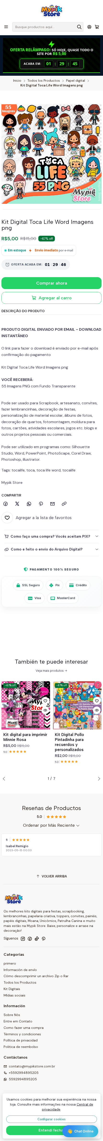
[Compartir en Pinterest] (41, 504)
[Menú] (6, 26)
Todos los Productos (44, 80)
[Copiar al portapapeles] (64, 504)
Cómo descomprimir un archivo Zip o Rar (36, 976)
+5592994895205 (24, 1073)
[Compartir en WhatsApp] (29, 504)
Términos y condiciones (22, 1034)
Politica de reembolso (21, 1047)
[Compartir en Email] (52, 504)
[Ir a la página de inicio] (51, 11)
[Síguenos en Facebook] (29, 938)
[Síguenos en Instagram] (22, 938)
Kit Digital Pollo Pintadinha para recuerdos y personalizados (69, 742)
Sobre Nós (12, 1015)
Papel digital (75, 80)
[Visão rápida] (45, 710)
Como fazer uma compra (24, 1028)
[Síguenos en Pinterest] (43, 938)
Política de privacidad (21, 1040)
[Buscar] (79, 27)
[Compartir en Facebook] (5, 504)
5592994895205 (23, 1079)
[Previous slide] (5, 778)
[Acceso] (89, 26)
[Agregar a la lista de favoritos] (45, 701)
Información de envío (20, 970)
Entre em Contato (18, 1021)
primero (10, 963)
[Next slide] (98, 778)
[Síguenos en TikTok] (36, 938)
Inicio (17, 80)
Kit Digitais (12, 989)
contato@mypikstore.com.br (32, 1066)
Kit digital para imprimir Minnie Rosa (25, 737)
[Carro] (97, 27)
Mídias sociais (14, 995)
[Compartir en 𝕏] (17, 504)
